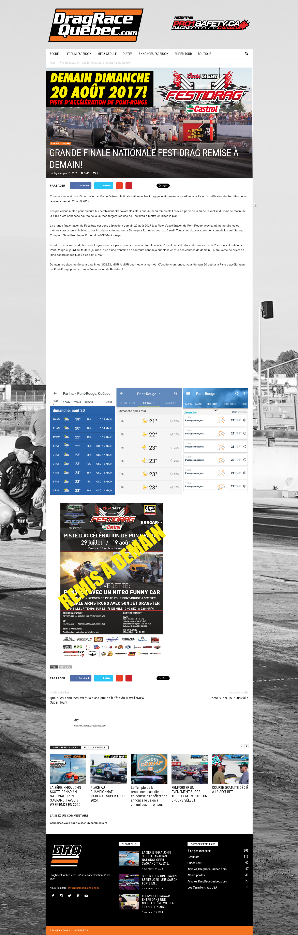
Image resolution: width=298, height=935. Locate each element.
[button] (246, 53)
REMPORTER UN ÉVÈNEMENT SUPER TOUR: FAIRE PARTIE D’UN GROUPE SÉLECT (189, 793)
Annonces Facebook (153, 54)
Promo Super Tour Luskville (228, 698)
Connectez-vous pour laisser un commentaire (78, 822)
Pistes (128, 54)
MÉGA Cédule (107, 54)
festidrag (65, 667)
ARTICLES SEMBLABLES (65, 747)
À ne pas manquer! (60, 143)
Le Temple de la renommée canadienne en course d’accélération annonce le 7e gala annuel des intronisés (149, 796)
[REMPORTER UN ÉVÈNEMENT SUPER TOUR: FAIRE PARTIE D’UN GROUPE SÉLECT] (190, 769)
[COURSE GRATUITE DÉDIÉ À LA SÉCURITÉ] (230, 769)
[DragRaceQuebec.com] (149, 24)
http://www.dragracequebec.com (90, 725)
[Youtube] (86, 896)
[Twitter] (70, 896)
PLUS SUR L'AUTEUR (95, 747)
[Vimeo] (79, 896)
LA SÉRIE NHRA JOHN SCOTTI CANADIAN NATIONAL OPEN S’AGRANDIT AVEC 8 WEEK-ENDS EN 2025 (65, 796)
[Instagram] (62, 896)
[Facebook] (54, 896)
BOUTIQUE (204, 54)
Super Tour (183, 54)
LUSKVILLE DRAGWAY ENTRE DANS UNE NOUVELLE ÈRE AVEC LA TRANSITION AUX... (158, 901)
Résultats (193, 857)
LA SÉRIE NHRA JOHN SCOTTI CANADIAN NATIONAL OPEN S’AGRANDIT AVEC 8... (156, 858)
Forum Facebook (79, 54)
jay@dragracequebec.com (83, 887)
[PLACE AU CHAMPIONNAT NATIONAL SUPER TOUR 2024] (108, 769)
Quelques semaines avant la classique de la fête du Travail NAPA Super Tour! (97, 700)
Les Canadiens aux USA (202, 887)
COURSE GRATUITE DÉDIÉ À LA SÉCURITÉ (230, 789)
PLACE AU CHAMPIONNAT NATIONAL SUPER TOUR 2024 (107, 793)
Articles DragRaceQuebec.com (207, 869)
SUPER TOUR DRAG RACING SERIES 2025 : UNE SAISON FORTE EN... (160, 879)
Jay (56, 173)
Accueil (55, 54)
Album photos (196, 875)
